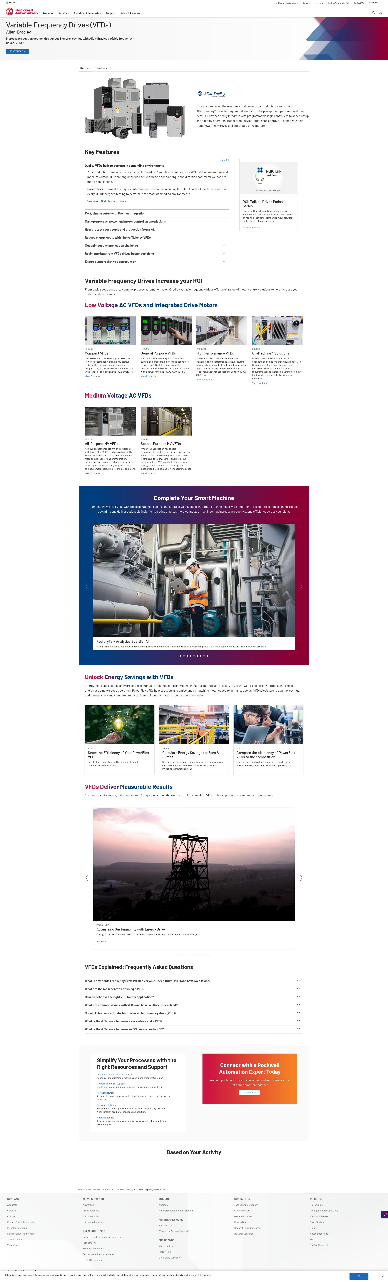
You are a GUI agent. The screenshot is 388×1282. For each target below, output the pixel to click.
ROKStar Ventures (243, 1234)
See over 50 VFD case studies (106, 201)
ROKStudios (316, 1205)
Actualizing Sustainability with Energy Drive (116, 809)
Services (63, 13)
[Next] (301, 587)
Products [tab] (102, 68)
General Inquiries (243, 1216)
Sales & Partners (130, 13)
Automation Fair (91, 1216)
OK (359, 1276)
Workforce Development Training (176, 1210)
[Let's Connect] (384, 1214)
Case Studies (317, 1222)
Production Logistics (94, 1248)
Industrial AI (89, 1243)
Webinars (164, 1205)
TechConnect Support (246, 1205)
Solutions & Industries (87, 13)
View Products (92, 376)
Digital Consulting (92, 1260)
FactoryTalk (165, 1252)
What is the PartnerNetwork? (174, 1231)
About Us (12, 1205)
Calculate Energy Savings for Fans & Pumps (182, 707)
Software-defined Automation (99, 1254)
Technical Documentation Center (114, 1074)
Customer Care (242, 1210)
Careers (11, 1210)
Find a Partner (166, 1225)
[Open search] (373, 13)
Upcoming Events (92, 1222)
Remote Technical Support (111, 1084)
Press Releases (91, 1210)
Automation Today (319, 1234)
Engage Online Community (21, 1222)
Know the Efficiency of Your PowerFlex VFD (108, 707)
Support (110, 13)
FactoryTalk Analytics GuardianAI (110, 526)
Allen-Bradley (166, 1246)
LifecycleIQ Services (169, 1258)
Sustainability (14, 1239)
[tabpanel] (194, 624)
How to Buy (240, 1222)
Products (48, 13)
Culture (11, 1216)
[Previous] (87, 587)
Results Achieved (319, 1216)
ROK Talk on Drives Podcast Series (258, 160)
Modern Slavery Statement (21, 1234)
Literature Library (106, 1105)
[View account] (380, 13)
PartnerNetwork (105, 1093)
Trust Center (14, 1245)
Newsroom (89, 1205)
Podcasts (315, 1239)
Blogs (313, 1228)
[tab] (180, 656)
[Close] (382, 1276)
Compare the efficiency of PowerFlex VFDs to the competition (266, 707)
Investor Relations (17, 1228)
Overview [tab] (85, 68)
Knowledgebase (105, 1117)
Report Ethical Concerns (247, 1228)
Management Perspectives (324, 1210)
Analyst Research (319, 1245)
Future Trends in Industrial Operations (103, 1237)
